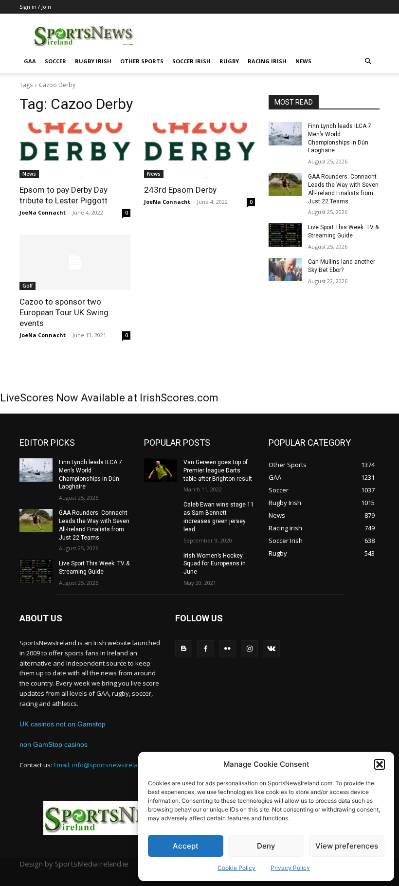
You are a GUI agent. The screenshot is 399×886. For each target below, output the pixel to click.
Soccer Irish (191, 61)
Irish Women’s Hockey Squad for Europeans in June (214, 564)
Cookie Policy (236, 867)
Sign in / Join (35, 6)
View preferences (346, 845)
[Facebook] (205, 648)
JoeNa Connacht (42, 212)
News (303, 61)
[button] (379, 764)
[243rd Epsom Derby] (199, 150)
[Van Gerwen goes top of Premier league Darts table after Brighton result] (160, 470)
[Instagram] (249, 648)
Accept (186, 845)
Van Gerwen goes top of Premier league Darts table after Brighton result (217, 470)
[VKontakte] (271, 648)
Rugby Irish (93, 61)
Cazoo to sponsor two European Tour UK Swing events (64, 312)
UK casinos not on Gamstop (62, 724)
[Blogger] (183, 648)
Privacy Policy (290, 867)
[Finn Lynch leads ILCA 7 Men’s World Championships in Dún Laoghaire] (285, 133)
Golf (27, 285)
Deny (266, 845)
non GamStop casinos (53, 744)
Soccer (55, 61)
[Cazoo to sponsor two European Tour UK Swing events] (74, 262)
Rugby (229, 61)
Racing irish (267, 61)
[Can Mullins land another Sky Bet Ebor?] (285, 269)
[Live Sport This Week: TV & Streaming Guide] (285, 235)
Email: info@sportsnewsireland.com (106, 764)
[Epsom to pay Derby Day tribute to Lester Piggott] (74, 150)
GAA (30, 61)
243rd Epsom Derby (180, 190)
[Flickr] (227, 648)
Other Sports (141, 61)
